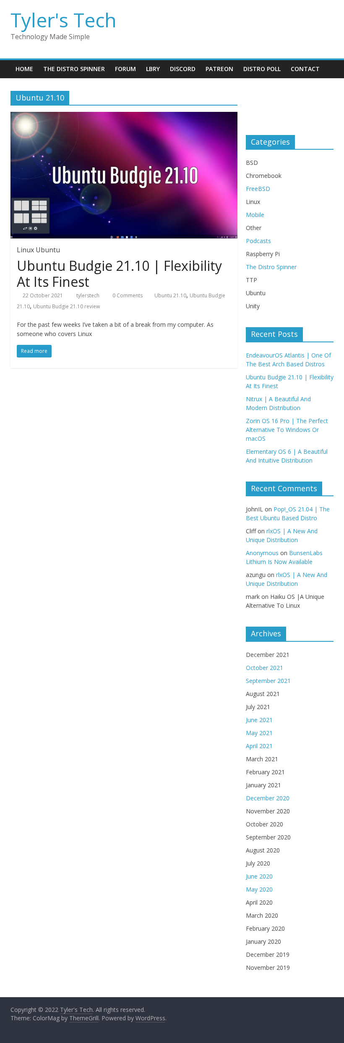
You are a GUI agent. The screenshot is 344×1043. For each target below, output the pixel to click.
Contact (305, 69)
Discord (182, 69)
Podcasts (258, 241)
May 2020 (259, 889)
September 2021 (268, 681)
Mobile (255, 215)
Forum (125, 69)
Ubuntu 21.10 (170, 295)
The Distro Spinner (74, 69)
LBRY (153, 69)
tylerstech (87, 295)
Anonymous (262, 553)
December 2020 (267, 798)
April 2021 (259, 746)
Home (24, 69)
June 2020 (259, 876)
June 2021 (259, 720)
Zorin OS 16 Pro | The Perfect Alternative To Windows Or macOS (287, 429)
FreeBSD (258, 189)
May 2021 (259, 733)
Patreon (219, 69)
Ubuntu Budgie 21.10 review (66, 306)
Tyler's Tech (63, 20)
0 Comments (127, 295)
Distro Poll (262, 69)
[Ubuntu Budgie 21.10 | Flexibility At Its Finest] (123, 117)
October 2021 (264, 668)
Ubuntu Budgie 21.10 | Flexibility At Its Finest (119, 274)
